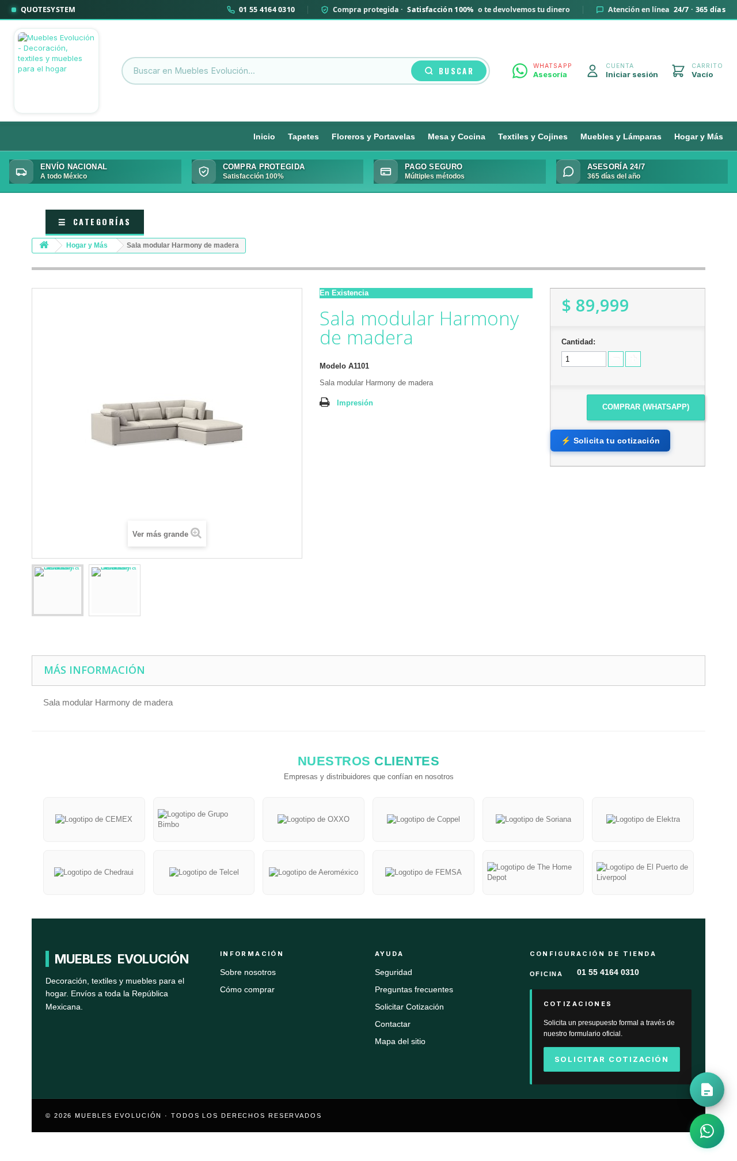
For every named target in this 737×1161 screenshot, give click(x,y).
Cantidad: (578, 341)
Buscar (456, 71)
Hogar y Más (698, 136)
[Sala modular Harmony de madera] (57, 590)
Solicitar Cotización (409, 1007)
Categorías (94, 221)
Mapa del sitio (400, 1041)
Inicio (264, 136)
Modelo (333, 366)
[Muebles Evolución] (56, 70)
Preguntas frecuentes (414, 989)
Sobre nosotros (248, 972)
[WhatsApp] (707, 1131)
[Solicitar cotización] (707, 1089)
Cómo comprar (247, 989)
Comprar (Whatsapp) (645, 407)
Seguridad (393, 972)
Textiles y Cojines (533, 136)
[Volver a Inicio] (44, 245)
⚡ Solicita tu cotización (610, 440)
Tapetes (303, 136)
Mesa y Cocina (456, 136)
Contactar (393, 1024)
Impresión (355, 403)
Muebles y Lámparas (621, 136)
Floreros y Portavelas (373, 136)
